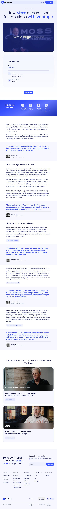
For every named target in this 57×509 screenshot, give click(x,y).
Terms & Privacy (41, 504)
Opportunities (17, 485)
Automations (6, 475)
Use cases (27, 472)
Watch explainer (41, 498)
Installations (16, 478)
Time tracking (17, 487)
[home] (6, 2)
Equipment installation (27, 484)
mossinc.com (11, 67)
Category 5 (37, 481)
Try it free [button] (49, 2)
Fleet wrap (26, 478)
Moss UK (32, 8)
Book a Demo (28, 92)
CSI (35, 478)
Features (5, 472)
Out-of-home (27, 475)
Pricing (31, 499)
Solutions (15, 472)
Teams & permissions (6, 479)
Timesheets (6, 482)
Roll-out (26, 481)
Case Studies (26, 8)
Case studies (38, 472)
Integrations (48, 472)
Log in (42, 2)
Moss (36, 475)
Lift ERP (47, 475)
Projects (15, 475)
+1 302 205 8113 (7, 504)
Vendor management (17, 481)
